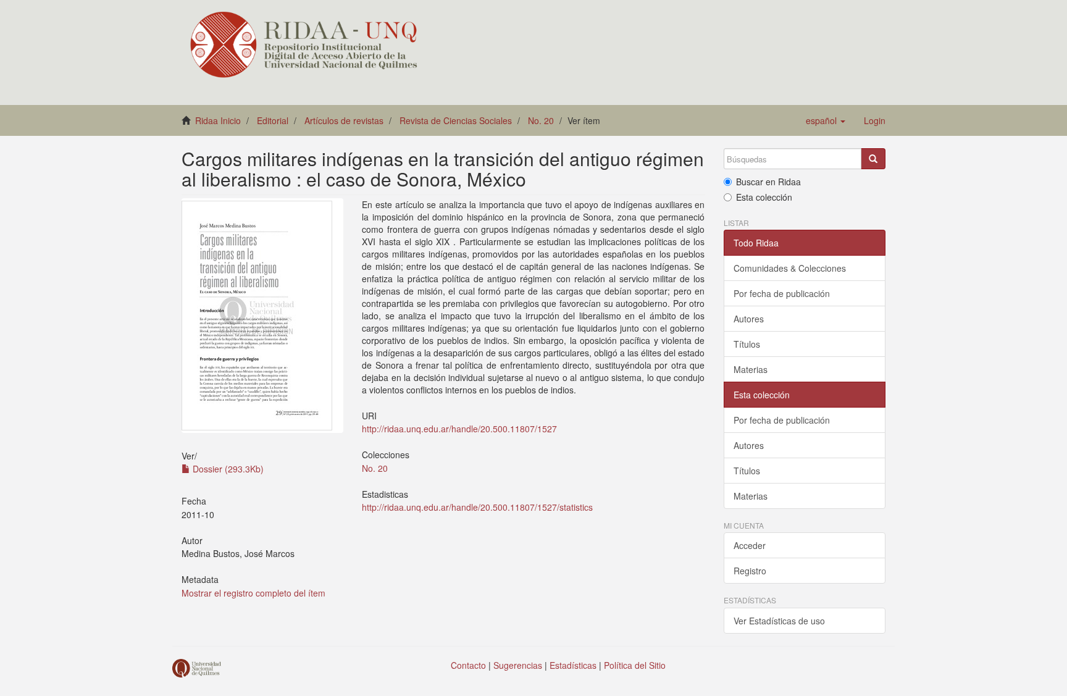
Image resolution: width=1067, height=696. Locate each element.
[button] (826, 120)
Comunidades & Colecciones (790, 268)
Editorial (272, 120)
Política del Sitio (635, 665)
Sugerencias (517, 665)
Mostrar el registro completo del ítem (253, 593)
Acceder (750, 545)
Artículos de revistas (343, 120)
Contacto (468, 665)
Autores (749, 318)
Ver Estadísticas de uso (779, 620)
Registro (750, 570)
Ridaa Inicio (218, 120)
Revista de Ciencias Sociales (456, 120)
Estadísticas (573, 665)
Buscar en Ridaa (768, 181)
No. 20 (541, 120)
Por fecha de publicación (782, 293)
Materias (751, 369)
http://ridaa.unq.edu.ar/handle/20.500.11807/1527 (459, 428)
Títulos (747, 344)
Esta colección (764, 197)
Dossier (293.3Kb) (227, 469)
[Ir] (873, 158)
